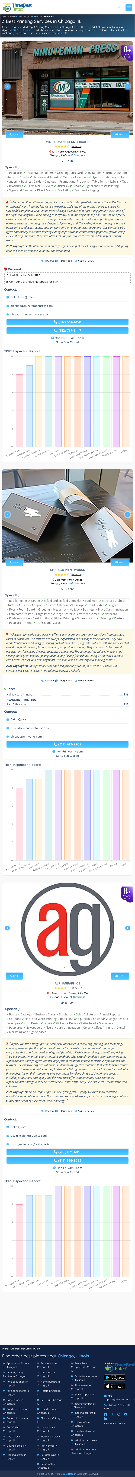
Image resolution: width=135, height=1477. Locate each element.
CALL (15, 134)
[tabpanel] (67, 88)
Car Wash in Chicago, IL (11, 1429)
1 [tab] (61, 126)
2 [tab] (64, 126)
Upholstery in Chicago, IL (80, 1423)
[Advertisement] (67, 1320)
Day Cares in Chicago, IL (12, 1438)
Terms (121, 1423)
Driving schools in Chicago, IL (14, 1447)
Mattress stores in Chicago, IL (49, 1438)
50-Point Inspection (24, 30)
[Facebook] (105, 1414)
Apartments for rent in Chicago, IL (16, 1365)
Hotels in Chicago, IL (49, 1392)
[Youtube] (125, 1414)
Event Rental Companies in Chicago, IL (84, 1367)
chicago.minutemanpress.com (30, 314)
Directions (79, 155)
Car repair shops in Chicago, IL (15, 1420)
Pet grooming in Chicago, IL (48, 1456)
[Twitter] (112, 1414)
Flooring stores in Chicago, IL (14, 1456)
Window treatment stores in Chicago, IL (83, 1451)
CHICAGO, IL (24, 16)
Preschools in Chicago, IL (46, 1465)
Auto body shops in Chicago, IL (15, 1383)
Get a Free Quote (22, 297)
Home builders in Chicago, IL (48, 1383)
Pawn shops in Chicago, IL (47, 1447)
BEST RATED (8, 16)
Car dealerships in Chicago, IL (15, 1411)
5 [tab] (72, 126)
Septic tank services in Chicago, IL (84, 1378)
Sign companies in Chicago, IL (83, 1396)
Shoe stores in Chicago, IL (81, 1387)
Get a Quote (18, 719)
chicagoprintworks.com (26, 736)
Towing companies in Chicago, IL (83, 1405)
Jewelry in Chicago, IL (50, 1401)
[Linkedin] (105, 1418)
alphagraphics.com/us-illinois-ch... (30, 1144)
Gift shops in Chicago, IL (46, 1374)
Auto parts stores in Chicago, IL (16, 1392)
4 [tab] (69, 126)
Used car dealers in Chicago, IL (83, 1433)
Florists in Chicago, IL (49, 1420)
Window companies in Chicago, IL (84, 1442)
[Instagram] (118, 1414)
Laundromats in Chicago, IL (47, 1411)
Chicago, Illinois (73, 1355)
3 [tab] (67, 126)
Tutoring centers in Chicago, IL (83, 1414)
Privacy (109, 1423)
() (76, 146)
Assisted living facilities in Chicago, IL (15, 1374)
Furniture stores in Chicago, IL (49, 1365)
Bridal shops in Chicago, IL (13, 1401)
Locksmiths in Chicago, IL (46, 1429)
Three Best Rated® (65, 1473)
